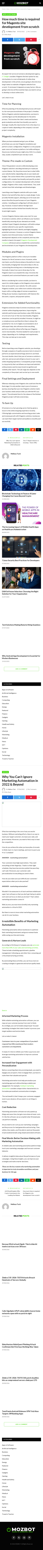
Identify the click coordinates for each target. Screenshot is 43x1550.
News (8, 9)
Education (5, 703)
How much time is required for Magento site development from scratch (31, 1193)
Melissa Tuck (12, 31)
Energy (4, 707)
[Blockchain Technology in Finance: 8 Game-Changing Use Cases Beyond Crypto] (21, 480)
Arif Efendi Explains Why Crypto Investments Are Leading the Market (12, 1193)
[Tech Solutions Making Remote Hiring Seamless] (21, 611)
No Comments (32, 31)
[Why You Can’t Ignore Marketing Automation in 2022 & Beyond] (21, 814)
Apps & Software (9, 14)
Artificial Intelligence (9, 693)
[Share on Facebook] (7, 40)
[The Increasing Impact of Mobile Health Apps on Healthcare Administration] (21, 513)
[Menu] (3, 3)
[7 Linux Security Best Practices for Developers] (21, 547)
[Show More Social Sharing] (39, 40)
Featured (5, 710)
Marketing (5, 734)
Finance (4, 714)
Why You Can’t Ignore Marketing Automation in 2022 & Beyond (12, 443)
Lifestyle (5, 731)
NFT (3, 745)
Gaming (4, 721)
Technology (6, 755)
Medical (5, 738)
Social (4, 752)
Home (3, 9)
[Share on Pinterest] (31, 40)
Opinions (5, 748)
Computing (6, 700)
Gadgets (5, 717)
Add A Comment (21, 669)
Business (5, 696)
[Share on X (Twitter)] (19, 40)
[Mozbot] (21, 3)
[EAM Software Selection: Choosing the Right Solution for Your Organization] (21, 578)
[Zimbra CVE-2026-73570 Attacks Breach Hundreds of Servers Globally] (21, 1264)
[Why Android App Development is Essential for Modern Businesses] (21, 642)
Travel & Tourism (8, 759)
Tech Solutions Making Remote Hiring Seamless (21, 625)
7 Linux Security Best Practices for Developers (21, 560)
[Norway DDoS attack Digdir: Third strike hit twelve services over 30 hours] (21, 1230)
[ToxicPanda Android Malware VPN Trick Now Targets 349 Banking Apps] (21, 1397)
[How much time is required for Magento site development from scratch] (21, 56)
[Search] (40, 3)
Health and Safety (8, 724)
